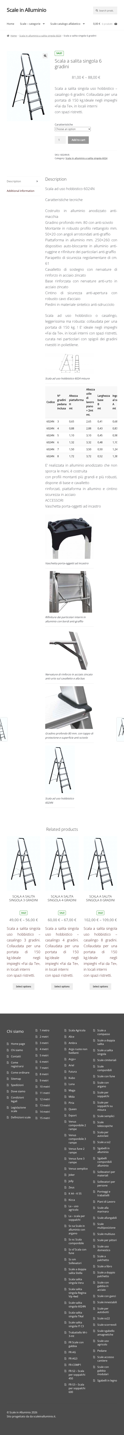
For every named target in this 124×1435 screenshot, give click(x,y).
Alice (71, 1036)
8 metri (44, 1074)
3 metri (44, 1043)
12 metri (45, 1099)
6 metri (44, 1062)
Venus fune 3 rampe (76, 1160)
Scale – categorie (30, 24)
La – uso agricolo (73, 1208)
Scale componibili (104, 1068)
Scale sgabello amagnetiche (105, 1332)
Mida (72, 1096)
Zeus (71, 1187)
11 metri (45, 1093)
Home (10, 24)
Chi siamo (17, 1050)
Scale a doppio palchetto (106, 1274)
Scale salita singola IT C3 (76, 1324)
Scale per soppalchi (103, 1094)
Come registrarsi (17, 1064)
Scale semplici (105, 1116)
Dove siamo (18, 1091)
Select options (23, 986)
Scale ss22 (103, 1318)
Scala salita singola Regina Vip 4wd (77, 1292)
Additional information (20, 191)
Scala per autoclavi (102, 1134)
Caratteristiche (64, 124)
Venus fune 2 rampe (76, 1150)
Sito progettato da (18, 1416)
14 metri (45, 1111)
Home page (18, 1044)
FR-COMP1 (75, 1365)
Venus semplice (78, 1168)
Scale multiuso (106, 1234)
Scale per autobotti (103, 1310)
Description (14, 181)
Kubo (72, 1078)
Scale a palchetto (103, 1258)
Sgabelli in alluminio (103, 1150)
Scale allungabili (107, 1218)
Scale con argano (103, 1084)
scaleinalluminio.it (44, 1416)
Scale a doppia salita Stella (77, 1271)
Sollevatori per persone (106, 1183)
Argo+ (72, 1059)
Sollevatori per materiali (106, 1173)
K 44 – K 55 (75, 1193)
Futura (73, 1071)
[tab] (23, 181)
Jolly (71, 1181)
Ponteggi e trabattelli (103, 1193)
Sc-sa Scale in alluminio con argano (77, 1229)
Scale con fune (106, 1076)
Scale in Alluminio (26, 9)
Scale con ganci (106, 1296)
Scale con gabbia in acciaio (103, 1286)
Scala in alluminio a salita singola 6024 (40, 35)
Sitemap (16, 1078)
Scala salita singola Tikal (76, 1314)
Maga (72, 1090)
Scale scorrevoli (106, 1324)
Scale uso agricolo (103, 1342)
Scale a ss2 (103, 1142)
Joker (72, 1175)
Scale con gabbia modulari (103, 1370)
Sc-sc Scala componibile (76, 1241)
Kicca (72, 1200)
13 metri (45, 1105)
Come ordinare (20, 1072)
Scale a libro (104, 1266)
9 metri (44, 1080)
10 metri (45, 1086)
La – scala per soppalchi (77, 1218)
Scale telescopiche (105, 1124)
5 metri (44, 1055)
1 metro (44, 1030)
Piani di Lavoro (106, 1201)
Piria (71, 1103)
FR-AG (72, 1352)
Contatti (16, 1056)
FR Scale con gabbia (76, 1344)
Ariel (71, 1065)
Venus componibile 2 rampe (77, 1125)
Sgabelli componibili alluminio (104, 1162)
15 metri (45, 1118)
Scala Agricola (77, 1030)
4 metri (44, 1049)
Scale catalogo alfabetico (65, 24)
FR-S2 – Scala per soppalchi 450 (77, 1374)
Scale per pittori (107, 1240)
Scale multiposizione (106, 1225)
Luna (72, 1084)
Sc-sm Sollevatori (75, 1261)
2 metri (44, 1036)
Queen (73, 1109)
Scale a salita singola (105, 1052)
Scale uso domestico (103, 1248)
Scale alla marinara (103, 1209)
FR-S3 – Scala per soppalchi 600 (77, 1388)
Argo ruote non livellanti (78, 1051)
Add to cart (78, 140)
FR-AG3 (73, 1358)
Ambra (73, 1043)
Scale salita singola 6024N (77, 1304)
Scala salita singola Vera (76, 1281)
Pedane (102, 1351)
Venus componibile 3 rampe (77, 1138)
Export (73, 1115)
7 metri (44, 1068)
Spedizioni (17, 1085)
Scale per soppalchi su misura (105, 1106)
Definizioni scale (21, 1117)
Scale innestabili (107, 1302)
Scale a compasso (103, 1032)
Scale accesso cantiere (105, 1359)
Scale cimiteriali (106, 1060)
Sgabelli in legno (107, 1380)
